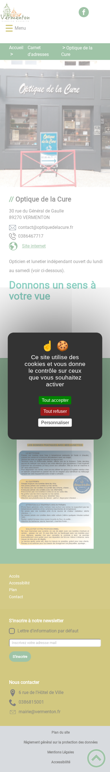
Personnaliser (55, 422)
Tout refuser (55, 411)
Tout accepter (55, 400)
